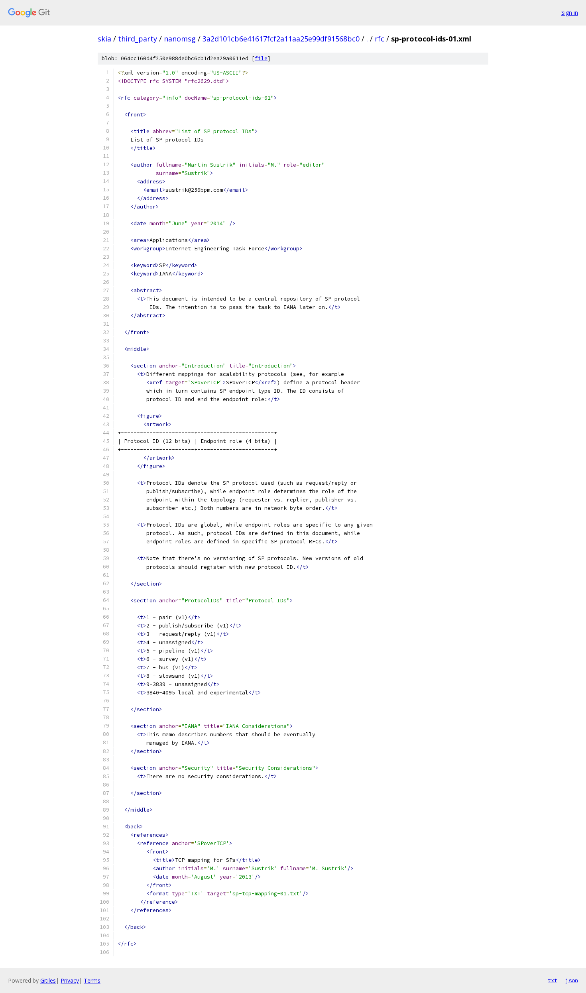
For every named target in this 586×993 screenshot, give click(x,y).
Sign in (569, 12)
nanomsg (180, 38)
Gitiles (48, 980)
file (261, 58)
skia (104, 38)
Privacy (70, 980)
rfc (379, 38)
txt (552, 980)
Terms (92, 980)
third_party (137, 38)
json (571, 980)
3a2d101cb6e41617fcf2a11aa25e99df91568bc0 (281, 38)
